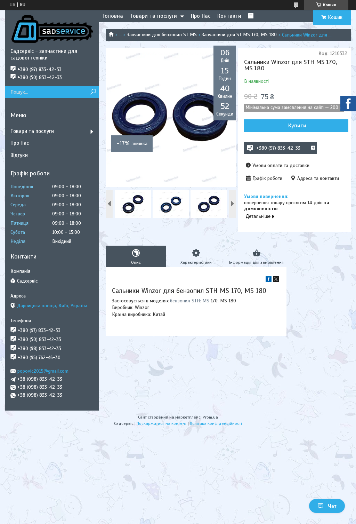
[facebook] (269, 280)
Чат (332, 506)
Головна (113, 16)
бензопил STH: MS (189, 301)
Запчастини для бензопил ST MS (162, 35)
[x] (276, 280)
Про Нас (200, 16)
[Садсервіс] (52, 29)
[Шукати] (93, 92)
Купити (297, 125)
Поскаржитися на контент (162, 423)
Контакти (229, 16)
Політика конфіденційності (216, 423)
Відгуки (19, 155)
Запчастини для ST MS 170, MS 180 (239, 35)
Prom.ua (210, 417)
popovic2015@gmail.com (42, 371)
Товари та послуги (153, 16)
